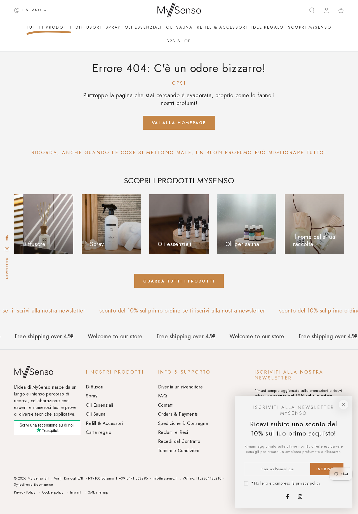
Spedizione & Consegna (183, 423)
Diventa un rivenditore (180, 387)
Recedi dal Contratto (179, 441)
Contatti (166, 405)
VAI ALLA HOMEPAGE (179, 123)
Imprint (75, 492)
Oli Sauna (95, 414)
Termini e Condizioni (178, 450)
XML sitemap (98, 492)
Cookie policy (52, 492)
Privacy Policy (24, 492)
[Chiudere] (343, 405)
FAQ (162, 396)
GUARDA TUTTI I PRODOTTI (179, 281)
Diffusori (94, 387)
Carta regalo (98, 432)
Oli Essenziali (99, 405)
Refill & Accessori (104, 423)
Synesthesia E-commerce (33, 484)
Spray (91, 396)
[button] (312, 10)
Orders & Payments (178, 414)
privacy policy (308, 483)
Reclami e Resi (173, 432)
